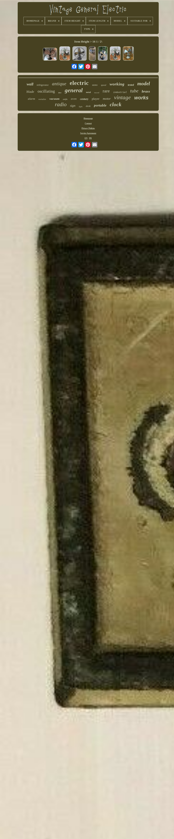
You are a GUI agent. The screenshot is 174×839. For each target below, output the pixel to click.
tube (134, 90)
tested (131, 84)
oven (74, 98)
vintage (122, 97)
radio (61, 104)
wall (30, 84)
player (95, 98)
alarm (31, 98)
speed (103, 85)
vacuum (54, 98)
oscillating (46, 91)
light (80, 107)
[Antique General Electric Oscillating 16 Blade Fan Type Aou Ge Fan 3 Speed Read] (50, 54)
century (84, 99)
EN (86, 138)
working (117, 84)
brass (146, 91)
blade (30, 91)
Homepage (88, 118)
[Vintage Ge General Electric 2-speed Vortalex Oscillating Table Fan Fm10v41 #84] (64, 53)
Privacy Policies (88, 128)
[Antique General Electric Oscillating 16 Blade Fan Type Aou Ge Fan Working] (92, 53)
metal (88, 92)
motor (107, 98)
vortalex (42, 99)
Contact (88, 123)
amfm (65, 99)
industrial (120, 92)
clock (115, 104)
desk (88, 106)
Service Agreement (88, 133)
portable (100, 105)
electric (79, 83)
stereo (95, 85)
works (141, 97)
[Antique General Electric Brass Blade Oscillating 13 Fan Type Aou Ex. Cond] (102, 53)
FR (90, 138)
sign (72, 105)
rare (106, 90)
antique (59, 83)
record (96, 93)
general (74, 90)
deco (59, 93)
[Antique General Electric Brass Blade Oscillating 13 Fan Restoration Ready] (80, 53)
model (143, 83)
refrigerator (43, 85)
